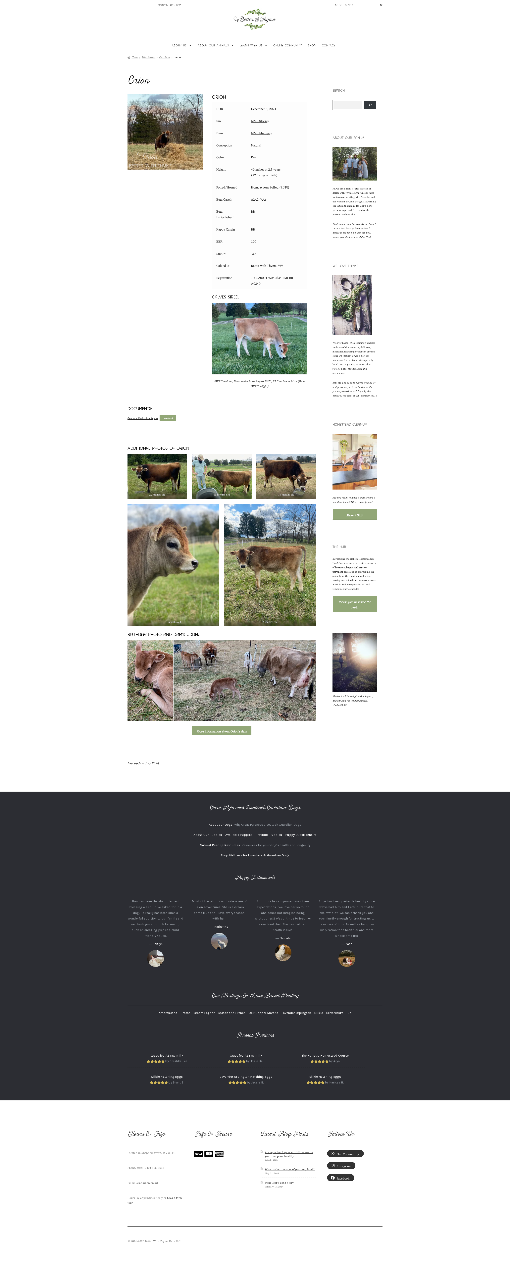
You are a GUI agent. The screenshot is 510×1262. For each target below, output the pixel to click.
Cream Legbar (204, 1013)
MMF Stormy (260, 120)
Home (134, 57)
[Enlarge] (372, 152)
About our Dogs (220, 824)
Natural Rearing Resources (220, 845)
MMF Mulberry (261, 132)
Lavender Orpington (296, 1013)
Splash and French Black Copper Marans (248, 1013)
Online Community (287, 45)
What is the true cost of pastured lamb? (290, 1169)
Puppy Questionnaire (301, 835)
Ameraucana (168, 1013)
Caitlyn (158, 944)
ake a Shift (354, 514)
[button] (150, 680)
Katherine (221, 926)
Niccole (285, 938)
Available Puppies (238, 835)
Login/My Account (169, 5)
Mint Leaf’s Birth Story (279, 1182)
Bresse (185, 1013)
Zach (348, 944)
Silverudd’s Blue (338, 1013)
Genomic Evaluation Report (143, 418)
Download (168, 418)
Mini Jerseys (148, 57)
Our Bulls (164, 57)
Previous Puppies (269, 835)
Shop (312, 45)
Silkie (318, 1013)
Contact (328, 45)
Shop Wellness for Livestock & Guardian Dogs (255, 855)
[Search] (370, 105)
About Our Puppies (207, 835)
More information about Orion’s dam (222, 730)
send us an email (147, 1182)
